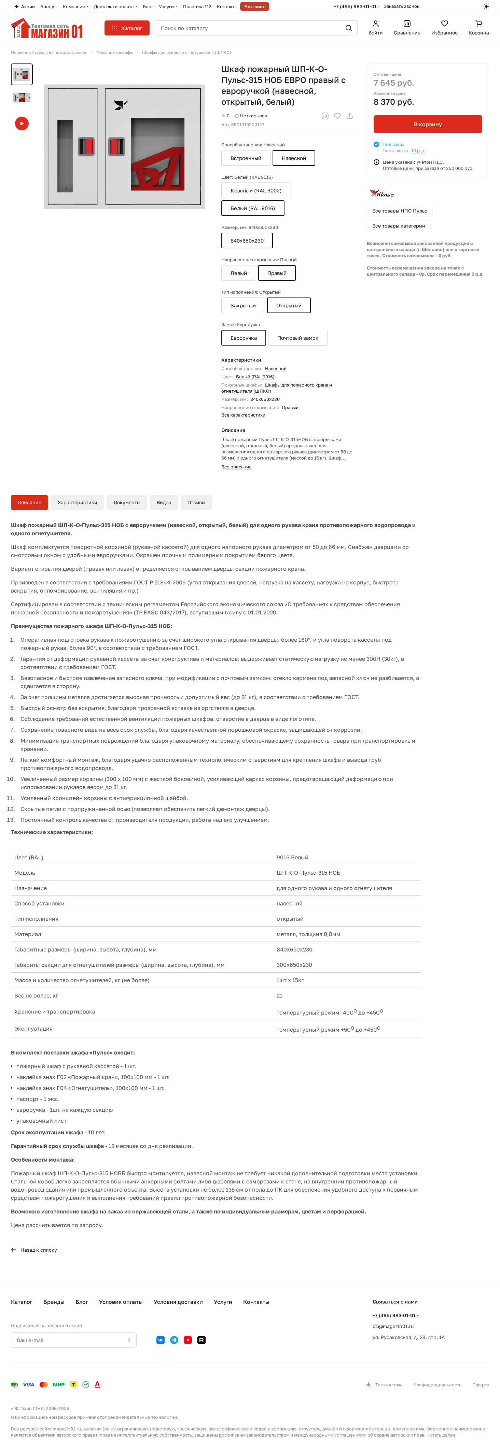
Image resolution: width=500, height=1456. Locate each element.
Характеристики (77, 502)
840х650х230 (265, 399)
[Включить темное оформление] (486, 6)
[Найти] (348, 28)
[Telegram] (174, 1340)
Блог (81, 1301)
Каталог (21, 1301)
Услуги (223, 1301)
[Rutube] (201, 1340)
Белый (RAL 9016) (255, 376)
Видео (164, 502)
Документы (127, 502)
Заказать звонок (401, 6)
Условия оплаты (121, 1301)
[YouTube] (188, 1340)
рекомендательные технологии (142, 1417)
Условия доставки (178, 1301)
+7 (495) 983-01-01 (355, 6)
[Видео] (22, 123)
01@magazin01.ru (393, 1326)
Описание (29, 502)
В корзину (428, 124)
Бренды (54, 1301)
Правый (290, 407)
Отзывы (196, 502)
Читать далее (441, 1435)
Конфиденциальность (437, 1384)
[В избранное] (337, 116)
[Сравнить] (325, 116)
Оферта (480, 1384)
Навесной (276, 368)
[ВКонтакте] (160, 1340)
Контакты (256, 1301)
